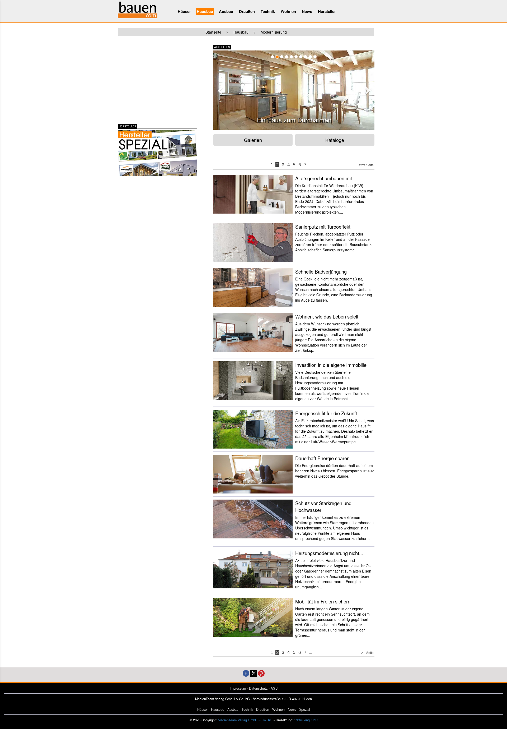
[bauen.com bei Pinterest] (261, 673)
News (307, 11)
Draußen (247, 11)
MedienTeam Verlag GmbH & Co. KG (245, 720)
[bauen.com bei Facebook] (246, 673)
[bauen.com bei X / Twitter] (253, 673)
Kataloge (334, 139)
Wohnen (288, 11)
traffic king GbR (306, 720)
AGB (274, 688)
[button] (219, 89)
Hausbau (205, 11)
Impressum (238, 688)
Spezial (304, 709)
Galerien (253, 139)
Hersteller (327, 11)
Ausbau (226, 11)
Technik (268, 11)
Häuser (184, 11)
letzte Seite (366, 165)
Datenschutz (258, 688)
